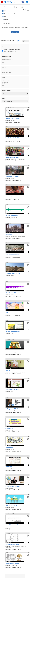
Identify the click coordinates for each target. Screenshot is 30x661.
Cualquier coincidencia (7, 59)
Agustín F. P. (13, 352)
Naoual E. (13, 178)
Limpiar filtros (18, 41)
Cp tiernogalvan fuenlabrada (17, 197)
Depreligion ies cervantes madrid (18, 236)
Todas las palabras (6, 61)
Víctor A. (12, 430)
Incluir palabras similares (9, 51)
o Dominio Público (7, 72)
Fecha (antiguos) (6, 82)
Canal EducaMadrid (9, 13)
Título (3, 85)
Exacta (3, 62)
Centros (6, 19)
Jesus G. (12, 294)
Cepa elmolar (14, 217)
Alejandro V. (13, 120)
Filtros (26, 41)
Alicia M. (12, 256)
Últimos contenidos (9, 16)
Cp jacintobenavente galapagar (18, 159)
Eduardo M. (13, 333)
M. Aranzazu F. (14, 565)
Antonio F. (12, 410)
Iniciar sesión (15, 32)
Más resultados (15, 576)
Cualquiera (4, 71)
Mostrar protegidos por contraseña (11, 49)
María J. (12, 391)
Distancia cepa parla (15, 139)
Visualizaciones (5, 84)
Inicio (5, 11)
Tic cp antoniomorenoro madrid (18, 372)
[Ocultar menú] (26, 10)
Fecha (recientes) (6, 80)
